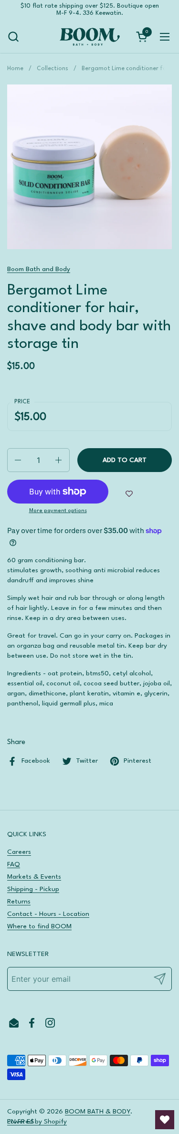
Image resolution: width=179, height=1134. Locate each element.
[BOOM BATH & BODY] (89, 36)
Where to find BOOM (39, 926)
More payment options (58, 511)
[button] (13, 36)
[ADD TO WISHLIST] (129, 494)
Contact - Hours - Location (48, 914)
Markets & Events (34, 876)
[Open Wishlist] (164, 1119)
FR (21, 1121)
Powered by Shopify (37, 1121)
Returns (19, 901)
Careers (19, 852)
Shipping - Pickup (33, 889)
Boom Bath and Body (38, 269)
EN (11, 1121)
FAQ (13, 864)
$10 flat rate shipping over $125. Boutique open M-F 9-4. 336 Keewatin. (90, 9)
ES (30, 1121)
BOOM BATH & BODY (97, 1111)
